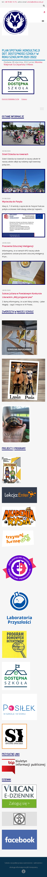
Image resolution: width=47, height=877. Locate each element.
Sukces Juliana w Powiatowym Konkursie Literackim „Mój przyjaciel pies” (22, 295)
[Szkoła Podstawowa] (15, 22)
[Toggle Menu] (42, 109)
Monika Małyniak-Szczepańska (23, 63)
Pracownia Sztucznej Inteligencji (17, 246)
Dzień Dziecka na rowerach (15, 154)
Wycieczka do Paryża (12, 201)
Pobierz (24, 99)
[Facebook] (23, 871)
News (30, 64)
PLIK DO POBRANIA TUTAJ (10, 99)
